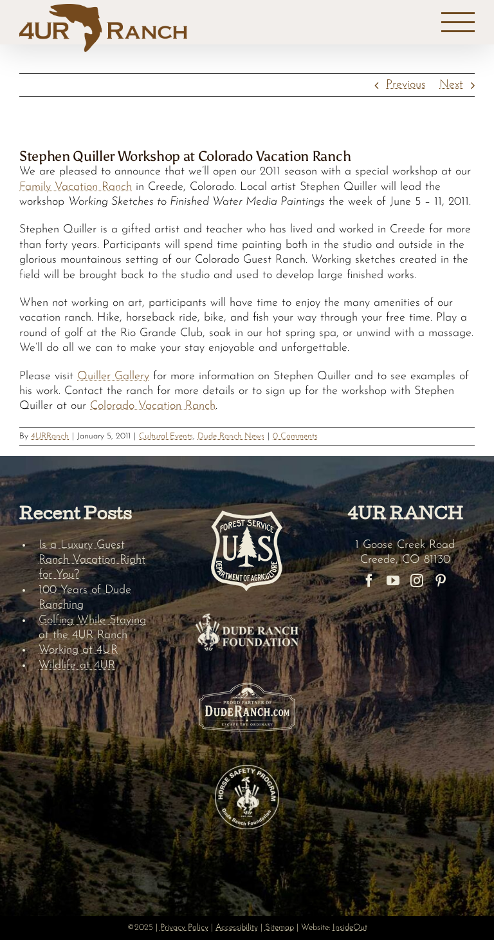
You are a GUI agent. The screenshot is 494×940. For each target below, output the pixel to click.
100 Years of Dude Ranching (85, 598)
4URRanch (50, 436)
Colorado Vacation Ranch (152, 406)
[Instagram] (416, 580)
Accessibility (236, 927)
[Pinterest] (440, 580)
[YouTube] (393, 580)
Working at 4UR (78, 650)
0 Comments (295, 436)
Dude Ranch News (230, 436)
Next (451, 85)
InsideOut (350, 927)
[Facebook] (369, 580)
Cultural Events (166, 436)
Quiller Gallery (113, 376)
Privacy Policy (184, 927)
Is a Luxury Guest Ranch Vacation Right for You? (92, 560)
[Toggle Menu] (458, 22)
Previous (406, 85)
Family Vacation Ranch (75, 187)
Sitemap (279, 927)
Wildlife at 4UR (77, 666)
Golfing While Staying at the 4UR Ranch (92, 628)
